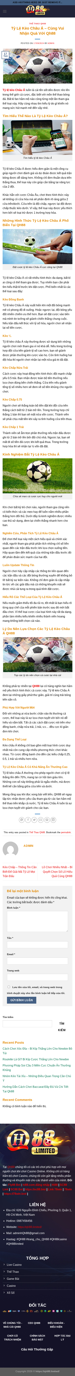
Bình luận (13, 907)
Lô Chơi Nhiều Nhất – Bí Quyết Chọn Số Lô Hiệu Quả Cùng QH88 (57, 872)
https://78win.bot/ (15, 1193)
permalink (66, 832)
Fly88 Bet (14, 1184)
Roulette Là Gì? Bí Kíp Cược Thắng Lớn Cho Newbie (36, 1059)
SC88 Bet (16, 1189)
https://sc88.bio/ (35, 1189)
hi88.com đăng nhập (36, 1184)
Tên (10, 938)
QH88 (11, 1166)
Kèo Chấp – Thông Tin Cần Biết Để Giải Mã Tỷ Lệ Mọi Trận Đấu (20, 872)
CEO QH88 (34, 1323)
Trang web (13, 970)
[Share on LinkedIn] (53, 820)
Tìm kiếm (8, 1017)
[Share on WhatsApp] (22, 820)
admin (51, 43)
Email (11, 954)
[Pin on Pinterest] (47, 820)
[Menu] (5, 11)
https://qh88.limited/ (30, 1227)
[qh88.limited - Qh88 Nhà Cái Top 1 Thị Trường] (37, 11)
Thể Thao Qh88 (37, 24)
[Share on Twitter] (34, 820)
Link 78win (55, 1189)
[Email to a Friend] (41, 820)
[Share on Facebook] (28, 820)
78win (68, 1189)
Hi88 (55, 1184)
